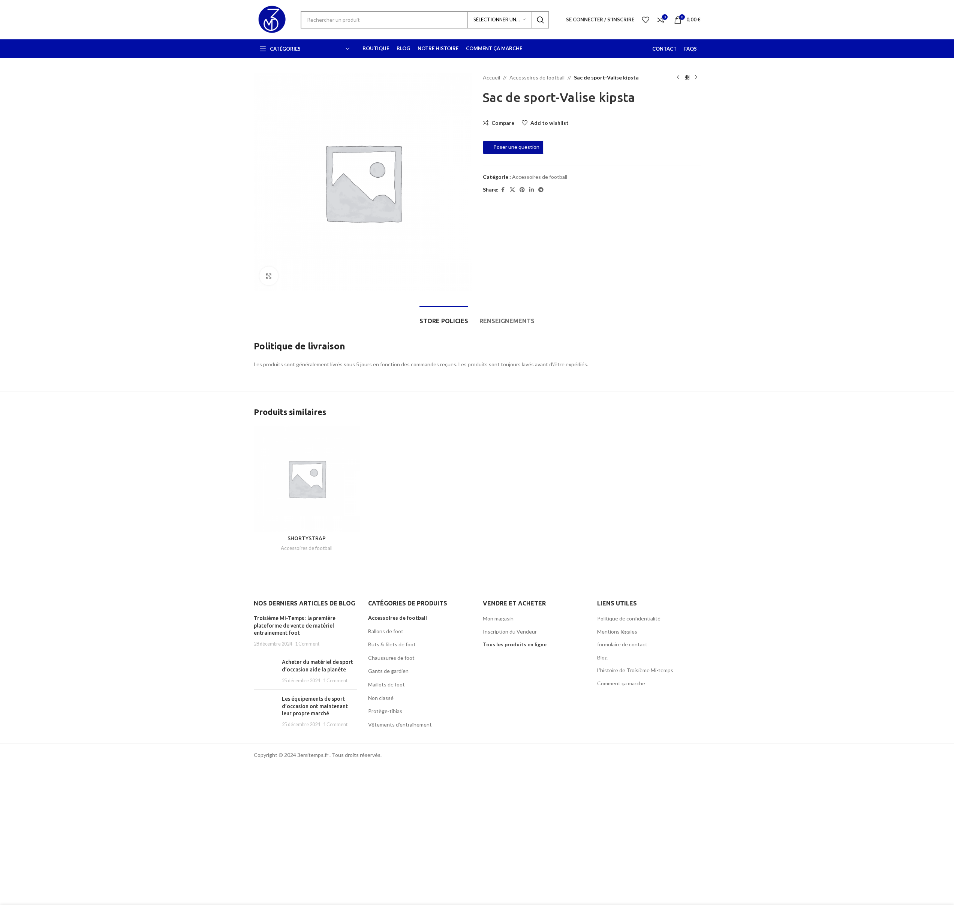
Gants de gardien (388, 671)
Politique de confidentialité (628, 618)
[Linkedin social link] (531, 190)
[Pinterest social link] (522, 190)
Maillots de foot (386, 684)
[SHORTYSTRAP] (307, 479)
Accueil (491, 77)
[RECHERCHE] (540, 19)
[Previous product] (678, 77)
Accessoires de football (537, 77)
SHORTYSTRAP (307, 538)
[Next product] (696, 77)
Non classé (381, 698)
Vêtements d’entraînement (400, 724)
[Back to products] (687, 77)
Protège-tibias (385, 711)
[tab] (443, 317)
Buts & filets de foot (392, 644)
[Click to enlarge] (268, 276)
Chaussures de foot (391, 658)
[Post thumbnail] (265, 671)
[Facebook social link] (503, 190)
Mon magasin (498, 618)
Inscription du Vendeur (510, 631)
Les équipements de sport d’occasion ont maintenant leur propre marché (315, 706)
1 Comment (307, 644)
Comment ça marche (621, 683)
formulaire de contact (622, 644)
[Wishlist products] (645, 19)
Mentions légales (617, 631)
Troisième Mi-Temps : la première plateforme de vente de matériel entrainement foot (294, 625)
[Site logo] (271, 19)
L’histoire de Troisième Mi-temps (635, 670)
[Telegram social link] (541, 190)
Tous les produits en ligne (515, 644)
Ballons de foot (385, 631)
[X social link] (512, 190)
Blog (602, 657)
